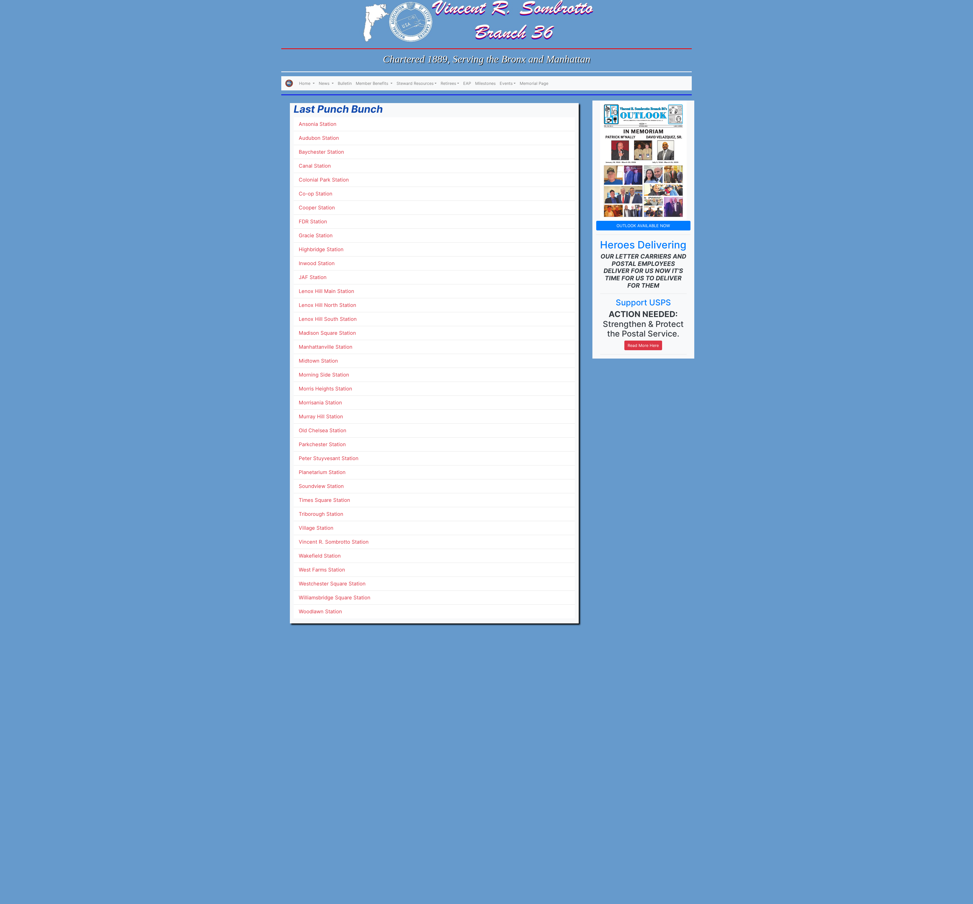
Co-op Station (315, 194)
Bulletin (345, 83)
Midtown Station (318, 361)
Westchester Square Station (332, 584)
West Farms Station (322, 570)
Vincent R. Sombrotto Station (334, 542)
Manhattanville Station (325, 347)
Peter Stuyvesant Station (329, 458)
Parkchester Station (322, 444)
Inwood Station (317, 263)
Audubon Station (319, 138)
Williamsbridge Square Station (334, 598)
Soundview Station (321, 486)
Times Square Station (324, 500)
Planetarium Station (322, 472)
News (325, 83)
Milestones (485, 83)
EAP (467, 83)
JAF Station (313, 277)
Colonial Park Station (324, 180)
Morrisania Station (320, 403)
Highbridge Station (321, 249)
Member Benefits (372, 83)
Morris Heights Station (325, 389)
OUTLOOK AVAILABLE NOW (643, 225)
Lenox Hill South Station (328, 319)
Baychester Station (321, 152)
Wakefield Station (320, 556)
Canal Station (315, 166)
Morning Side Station (324, 375)
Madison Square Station (327, 333)
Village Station (316, 528)
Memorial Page (534, 83)
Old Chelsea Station (322, 430)
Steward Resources (415, 83)
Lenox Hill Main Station (326, 291)
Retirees (448, 83)
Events (506, 83)
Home (305, 83)
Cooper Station (317, 208)
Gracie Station (316, 235)
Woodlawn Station (320, 611)
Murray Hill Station (321, 417)
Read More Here (643, 345)
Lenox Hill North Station (327, 305)
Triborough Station (321, 514)
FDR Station (313, 222)
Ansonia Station (317, 124)
